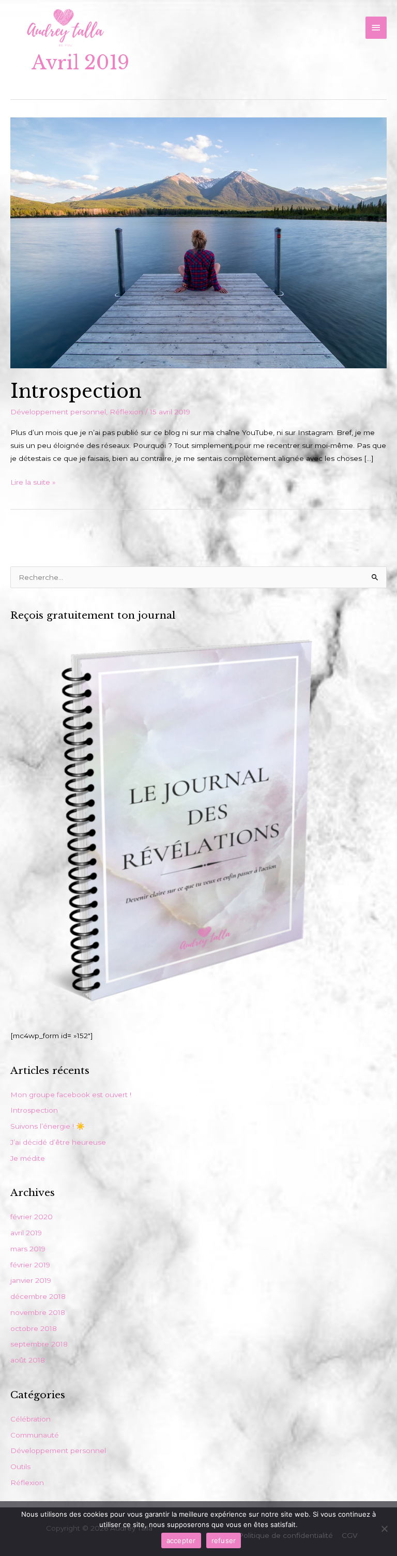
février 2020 (31, 1217)
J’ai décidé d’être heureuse (58, 1142)
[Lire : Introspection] (198, 242)
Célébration (30, 1419)
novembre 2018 (37, 1312)
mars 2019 (27, 1249)
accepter (181, 1540)
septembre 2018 (39, 1344)
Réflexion (126, 412)
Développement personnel (58, 412)
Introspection (76, 391)
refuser (223, 1540)
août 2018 (27, 1360)
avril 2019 (26, 1233)
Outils (20, 1466)
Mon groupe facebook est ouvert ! (70, 1094)
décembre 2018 (38, 1296)
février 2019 (30, 1265)
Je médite (27, 1158)
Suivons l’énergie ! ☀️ (47, 1126)
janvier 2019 (30, 1280)
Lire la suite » (33, 481)
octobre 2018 (33, 1328)
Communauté (34, 1435)
